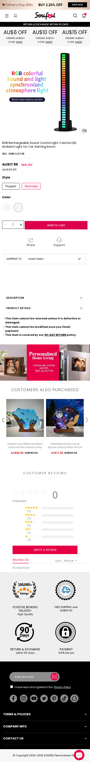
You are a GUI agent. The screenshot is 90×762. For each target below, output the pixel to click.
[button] (6, 16)
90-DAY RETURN (55, 335)
